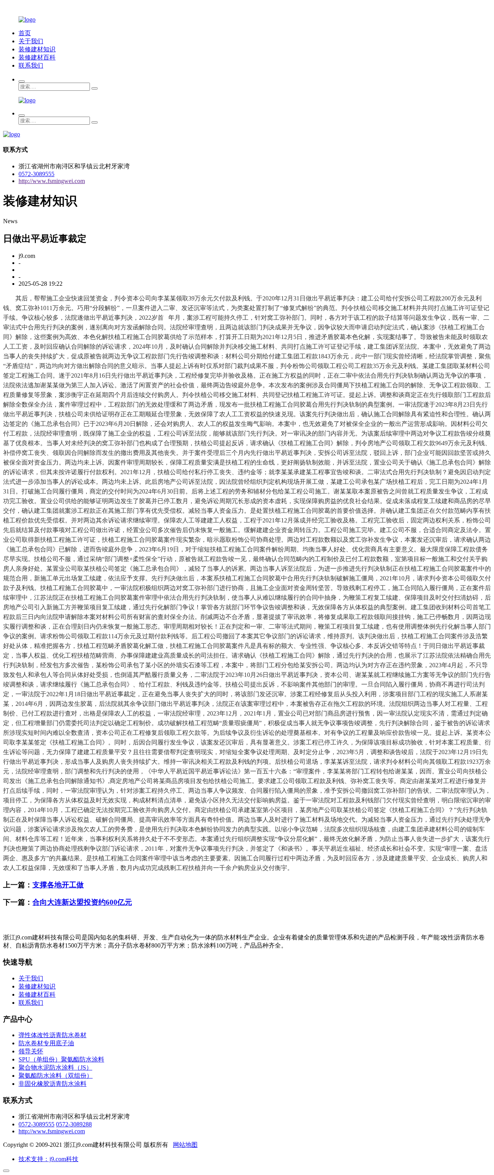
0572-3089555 (36, 174)
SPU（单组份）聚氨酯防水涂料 (61, 1059)
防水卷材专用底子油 (46, 1043)
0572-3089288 (74, 1124)
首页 (25, 33)
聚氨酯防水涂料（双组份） (56, 1075)
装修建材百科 (37, 57)
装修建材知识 (37, 49)
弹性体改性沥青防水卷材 (52, 1035)
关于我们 (31, 41)
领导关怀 (31, 1051)
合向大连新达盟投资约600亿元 (82, 902)
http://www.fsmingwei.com (52, 181)
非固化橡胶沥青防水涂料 (52, 1083)
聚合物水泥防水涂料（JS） (55, 1067)
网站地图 (185, 1144)
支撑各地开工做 (58, 885)
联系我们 (31, 65)
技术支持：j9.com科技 (48, 1159)
